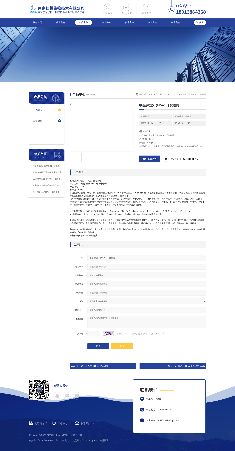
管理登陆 (104, 440)
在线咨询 (152, 159)
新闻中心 (106, 22)
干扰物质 (37, 110)
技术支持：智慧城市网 (73, 440)
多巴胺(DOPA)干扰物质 (96, 366)
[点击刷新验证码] (108, 333)
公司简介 (39, 423)
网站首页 (37, 22)
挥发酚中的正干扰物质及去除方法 (47, 172)
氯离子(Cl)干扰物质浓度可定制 (46, 185)
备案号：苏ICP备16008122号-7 (44, 440)
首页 (150, 94)
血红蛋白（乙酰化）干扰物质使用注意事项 (48, 192)
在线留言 (152, 22)
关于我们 (60, 22)
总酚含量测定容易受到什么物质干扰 (48, 166)
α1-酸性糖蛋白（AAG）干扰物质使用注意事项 (48, 179)
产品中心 (83, 22)
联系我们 (175, 22)
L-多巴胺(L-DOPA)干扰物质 (186, 366)
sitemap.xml (91, 440)
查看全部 (37, 120)
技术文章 (129, 22)
